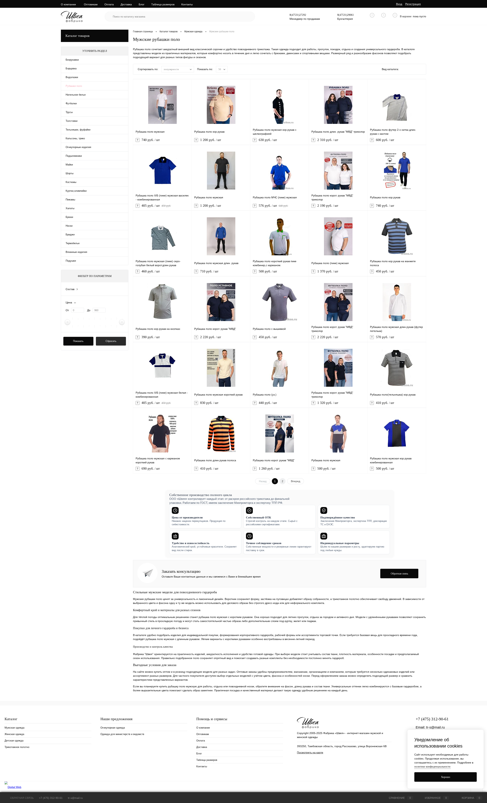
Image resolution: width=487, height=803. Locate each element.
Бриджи (70, 234)
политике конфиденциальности (432, 766)
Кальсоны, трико (75, 138)
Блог (141, 4)
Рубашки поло (74, 86)
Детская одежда (14, 740)
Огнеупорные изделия (78, 147)
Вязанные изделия (76, 252)
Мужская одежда (14, 727)
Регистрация (413, 4)
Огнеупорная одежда (112, 727)
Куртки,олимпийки (76, 190)
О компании (68, 4)
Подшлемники (74, 155)
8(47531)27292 (298, 14)
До (88, 310)
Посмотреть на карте (310, 752)
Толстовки (71, 120)
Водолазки (72, 77)
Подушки (71, 260)
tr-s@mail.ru (435, 727)
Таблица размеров (162, 4)
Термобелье (73, 243)
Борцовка (71, 68)
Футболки (71, 103)
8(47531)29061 (345, 14)
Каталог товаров (77, 36)
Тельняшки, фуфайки (78, 129)
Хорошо (445, 777)
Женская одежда (14, 734)
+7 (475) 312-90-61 (432, 719)
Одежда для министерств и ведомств (122, 734)
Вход (399, 4)
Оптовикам (91, 4)
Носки (69, 225)
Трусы (69, 112)
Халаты (70, 208)
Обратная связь (21, 797)
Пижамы (70, 199)
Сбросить (111, 341)
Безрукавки (72, 59)
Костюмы (71, 182)
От (67, 310)
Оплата (109, 4)
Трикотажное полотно (17, 747)
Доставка (126, 4)
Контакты (187, 4)
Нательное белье (76, 94)
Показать (78, 341)
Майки (69, 164)
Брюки (69, 217)
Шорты (69, 173)
